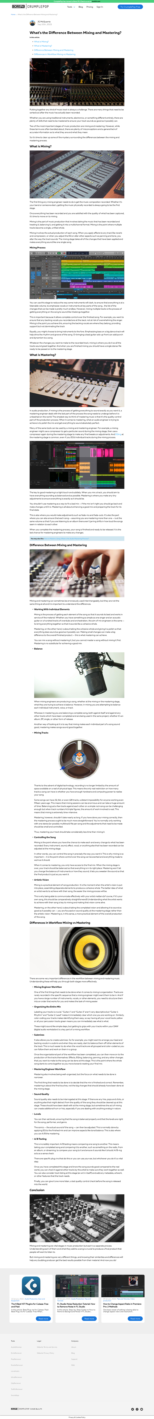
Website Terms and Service (47, 1347)
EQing (118, 434)
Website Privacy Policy (45, 1353)
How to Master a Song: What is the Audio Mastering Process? (66, 539)
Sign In (100, 7)
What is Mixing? (41, 41)
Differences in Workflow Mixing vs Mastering (54, 54)
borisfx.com (96, 1)
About (73, 1347)
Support (74, 1359)
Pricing (89, 7)
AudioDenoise (16, 1347)
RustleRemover (17, 1365)
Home (13, 14)
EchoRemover (16, 1353)
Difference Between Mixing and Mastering (53, 50)
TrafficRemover (17, 1389)
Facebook (137, 1409)
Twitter (132, 1409)
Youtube (141, 1409)
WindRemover (16, 1377)
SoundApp (15, 1395)
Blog (81, 7)
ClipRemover (16, 1383)
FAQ (73, 1365)
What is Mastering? (43, 45)
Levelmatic (15, 1371)
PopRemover (16, 1359)
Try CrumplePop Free (130, 7)
